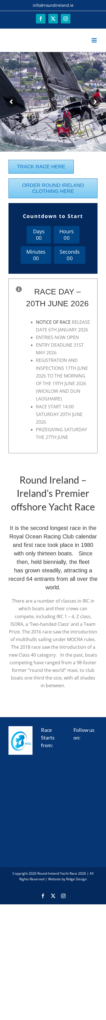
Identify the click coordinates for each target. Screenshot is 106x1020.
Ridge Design (76, 879)
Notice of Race (53, 322)
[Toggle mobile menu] (95, 40)
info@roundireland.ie (53, 5)
